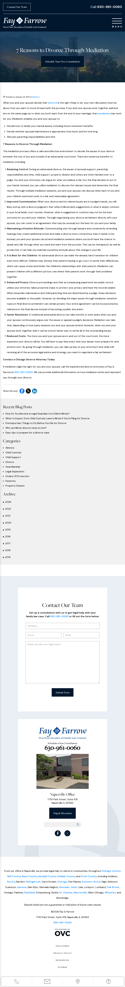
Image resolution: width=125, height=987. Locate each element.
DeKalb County (66, 876)
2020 (7, 522)
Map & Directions (62, 813)
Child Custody (13, 452)
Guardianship (12, 466)
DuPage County (111, 871)
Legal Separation (14, 471)
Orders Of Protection (17, 476)
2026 (7, 502)
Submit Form (63, 692)
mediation (104, 113)
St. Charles (65, 892)
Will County (14, 876)
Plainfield (29, 892)
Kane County (29, 876)
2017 (7, 543)
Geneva (21, 887)
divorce (52, 102)
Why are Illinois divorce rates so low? (25, 427)
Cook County (89, 876)
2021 (6, 515)
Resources (62, 960)
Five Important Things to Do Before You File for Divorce (35, 423)
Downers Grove (91, 881)
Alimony (9, 447)
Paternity (10, 481)
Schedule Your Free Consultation (62, 61)
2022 (7, 508)
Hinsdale (64, 887)
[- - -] (117, 21)
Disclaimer (62, 946)
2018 (6, 536)
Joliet (73, 887)
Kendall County (47, 876)
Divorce (35, 97)
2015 (7, 557)
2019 (7, 529)
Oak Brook (113, 887)
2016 (7, 550)
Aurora (11, 881)
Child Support (13, 457)
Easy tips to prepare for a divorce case (27, 432)
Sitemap (62, 967)
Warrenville (80, 892)
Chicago (62, 881)
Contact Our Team (17, 7)
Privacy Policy (62, 953)
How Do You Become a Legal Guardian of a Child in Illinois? (37, 413)
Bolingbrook (33, 881)
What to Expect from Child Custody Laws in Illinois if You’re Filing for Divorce (47, 418)
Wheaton (110, 892)
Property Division (15, 485)
